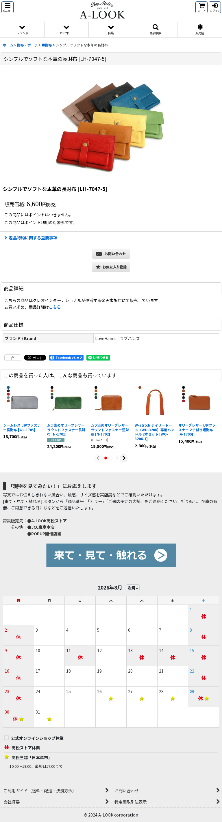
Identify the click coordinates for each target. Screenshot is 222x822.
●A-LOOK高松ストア (47, 520)
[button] (7, 7)
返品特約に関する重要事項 (33, 238)
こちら (55, 307)
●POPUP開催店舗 (44, 533)
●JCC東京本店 (41, 527)
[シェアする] (12, 357)
